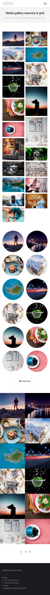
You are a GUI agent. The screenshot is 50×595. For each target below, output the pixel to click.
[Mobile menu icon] (45, 3)
